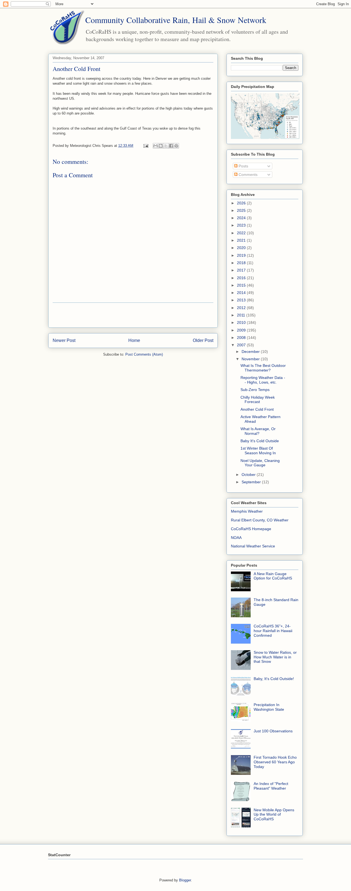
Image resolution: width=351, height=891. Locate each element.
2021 (242, 240)
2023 (242, 225)
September (252, 482)
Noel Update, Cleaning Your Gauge (260, 462)
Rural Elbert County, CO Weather (259, 520)
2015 (242, 285)
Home (134, 340)
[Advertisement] (133, 315)
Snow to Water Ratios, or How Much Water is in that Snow (275, 657)
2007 (242, 345)
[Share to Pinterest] (176, 145)
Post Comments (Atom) (144, 354)
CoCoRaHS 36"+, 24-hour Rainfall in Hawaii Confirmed (273, 631)
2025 (242, 210)
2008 (242, 337)
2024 (242, 218)
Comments (247, 174)
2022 (242, 233)
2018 (242, 263)
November (251, 359)
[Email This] (155, 145)
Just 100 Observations (273, 731)
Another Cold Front (257, 409)
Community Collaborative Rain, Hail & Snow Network (175, 19)
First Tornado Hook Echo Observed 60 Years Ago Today (275, 762)
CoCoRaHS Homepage (251, 529)
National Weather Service (253, 546)
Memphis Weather (247, 511)
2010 (242, 322)
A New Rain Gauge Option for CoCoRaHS (273, 576)
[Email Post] (145, 146)
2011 (241, 315)
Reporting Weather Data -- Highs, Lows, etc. (262, 379)
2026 (242, 203)
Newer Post (64, 340)
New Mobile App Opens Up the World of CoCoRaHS (274, 814)
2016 (242, 278)
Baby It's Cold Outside (259, 441)
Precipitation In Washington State (269, 707)
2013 (242, 300)
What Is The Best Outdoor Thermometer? (263, 367)
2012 (242, 307)
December (251, 351)
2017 (242, 270)
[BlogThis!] (160, 145)
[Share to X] (166, 145)
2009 (242, 330)
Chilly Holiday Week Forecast (257, 399)
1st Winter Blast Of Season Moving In (258, 450)
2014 (242, 292)
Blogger (185, 880)
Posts (242, 166)
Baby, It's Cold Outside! (274, 678)
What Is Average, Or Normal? (258, 431)
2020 (242, 247)
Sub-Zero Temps (255, 389)
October (249, 474)
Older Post (203, 340)
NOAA (236, 537)
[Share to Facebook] (171, 145)
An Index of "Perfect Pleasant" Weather (271, 785)
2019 (242, 255)
